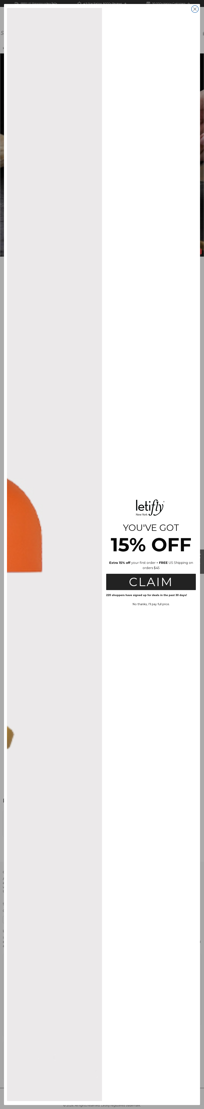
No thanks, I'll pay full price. (151, 604)
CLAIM (151, 582)
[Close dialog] (194, 9)
